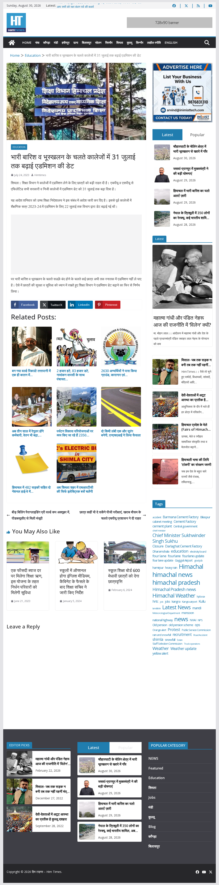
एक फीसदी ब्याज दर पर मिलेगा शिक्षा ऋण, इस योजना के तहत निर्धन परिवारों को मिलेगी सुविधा (26, 581)
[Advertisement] (76, 244)
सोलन (98, 42)
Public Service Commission (196, 630)
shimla (157, 639)
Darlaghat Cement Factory (183, 546)
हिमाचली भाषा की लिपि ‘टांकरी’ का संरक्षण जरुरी (196, 462)
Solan (179, 639)
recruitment (182, 634)
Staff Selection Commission (167, 643)
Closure (157, 546)
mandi (196, 608)
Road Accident (200, 635)
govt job (198, 560)
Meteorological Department (166, 613)
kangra (176, 601)
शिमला (119, 42)
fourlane (174, 556)
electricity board (198, 551)
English (171, 42)
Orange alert (159, 630)
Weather (160, 648)
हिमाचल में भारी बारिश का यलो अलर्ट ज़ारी (191, 193)
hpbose (201, 596)
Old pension (159, 625)
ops (197, 625)
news (181, 619)
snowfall (170, 640)
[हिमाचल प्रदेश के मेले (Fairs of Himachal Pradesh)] (165, 436)
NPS (200, 620)
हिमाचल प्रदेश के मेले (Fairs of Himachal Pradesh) (196, 427)
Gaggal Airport (183, 560)
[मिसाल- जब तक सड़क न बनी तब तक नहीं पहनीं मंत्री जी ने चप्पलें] (165, 372)
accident (156, 517)
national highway (162, 620)
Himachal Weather (173, 595)
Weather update (183, 648)
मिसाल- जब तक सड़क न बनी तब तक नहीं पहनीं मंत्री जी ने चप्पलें (196, 362)
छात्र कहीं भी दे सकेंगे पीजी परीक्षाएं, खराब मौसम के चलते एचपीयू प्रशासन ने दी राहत (110, 515)
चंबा (37, 42)
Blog (152, 826)
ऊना (75, 42)
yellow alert (160, 653)
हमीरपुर (66, 42)
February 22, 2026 (48, 770)
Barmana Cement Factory (180, 517)
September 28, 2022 (50, 826)
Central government (185, 526)
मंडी (56, 42)
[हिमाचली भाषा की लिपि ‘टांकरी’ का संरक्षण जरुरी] (165, 471)
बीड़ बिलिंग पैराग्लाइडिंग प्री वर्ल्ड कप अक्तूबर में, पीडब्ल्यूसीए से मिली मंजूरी (41, 515)
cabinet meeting (162, 522)
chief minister (159, 530)
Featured (155, 768)
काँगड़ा (46, 42)
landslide (156, 608)
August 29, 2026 (184, 180)
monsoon (188, 613)
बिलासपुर (86, 42)
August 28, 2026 (184, 224)
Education (19, 147)
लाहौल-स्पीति (154, 42)
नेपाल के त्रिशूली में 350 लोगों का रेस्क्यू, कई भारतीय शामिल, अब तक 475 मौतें (99, 5)
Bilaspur (205, 517)
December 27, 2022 (49, 798)
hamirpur (157, 568)
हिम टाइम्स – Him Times (46, 872)
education (179, 551)
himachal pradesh (176, 583)
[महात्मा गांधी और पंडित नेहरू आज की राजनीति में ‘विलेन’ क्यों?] (182, 277)
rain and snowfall (161, 635)
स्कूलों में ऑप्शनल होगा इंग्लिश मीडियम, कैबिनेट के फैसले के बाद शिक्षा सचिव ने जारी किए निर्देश (75, 581)
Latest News (176, 607)
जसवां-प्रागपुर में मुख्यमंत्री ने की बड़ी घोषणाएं (190, 171)
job (161, 601)
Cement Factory (185, 521)
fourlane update (193, 556)
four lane (159, 556)
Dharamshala (160, 551)
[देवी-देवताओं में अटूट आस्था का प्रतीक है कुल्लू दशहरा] (165, 404)
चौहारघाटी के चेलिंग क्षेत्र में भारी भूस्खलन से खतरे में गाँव (190, 148)
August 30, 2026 (184, 158)
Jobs (151, 797)
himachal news (172, 574)
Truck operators (192, 643)
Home (26, 42)
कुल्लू (129, 42)
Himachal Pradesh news (174, 589)
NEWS (153, 758)
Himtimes (40, 175)
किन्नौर (139, 42)
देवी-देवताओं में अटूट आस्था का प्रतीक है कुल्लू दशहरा (193, 397)
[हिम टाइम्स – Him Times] (11, 42)
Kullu (202, 601)
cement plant (162, 526)
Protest (174, 629)
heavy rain (171, 568)
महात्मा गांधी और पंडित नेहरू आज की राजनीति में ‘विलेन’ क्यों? (182, 321)
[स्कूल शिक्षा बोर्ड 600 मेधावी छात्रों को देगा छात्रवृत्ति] (125, 544)
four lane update (162, 560)
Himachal (191, 566)
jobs (167, 601)
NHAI (193, 620)
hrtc (155, 601)
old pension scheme (181, 625)
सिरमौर (108, 42)
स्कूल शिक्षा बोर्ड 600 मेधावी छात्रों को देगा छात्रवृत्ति (124, 575)
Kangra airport (189, 601)
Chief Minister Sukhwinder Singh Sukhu (178, 538)
